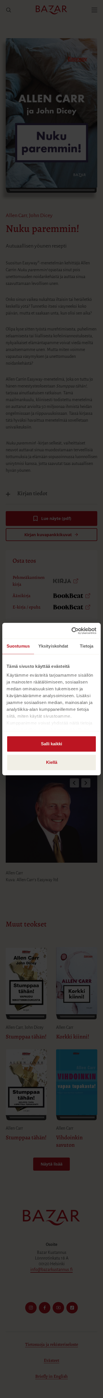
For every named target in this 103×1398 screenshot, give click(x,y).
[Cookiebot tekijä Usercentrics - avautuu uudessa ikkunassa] (72, 630)
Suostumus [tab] (18, 646)
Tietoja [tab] (87, 646)
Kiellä (51, 762)
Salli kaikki (51, 743)
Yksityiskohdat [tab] (53, 646)
